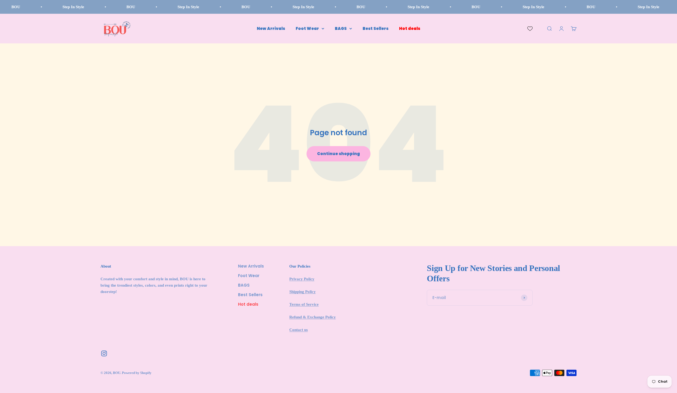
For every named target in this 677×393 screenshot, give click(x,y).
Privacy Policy (301, 279)
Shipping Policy (302, 292)
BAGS (341, 28)
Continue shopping (338, 153)
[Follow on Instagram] (104, 353)
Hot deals (409, 28)
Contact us (298, 330)
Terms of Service (304, 304)
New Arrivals (271, 28)
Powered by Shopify (137, 373)
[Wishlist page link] (530, 28)
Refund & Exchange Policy (312, 317)
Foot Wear (307, 28)
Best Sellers (375, 28)
